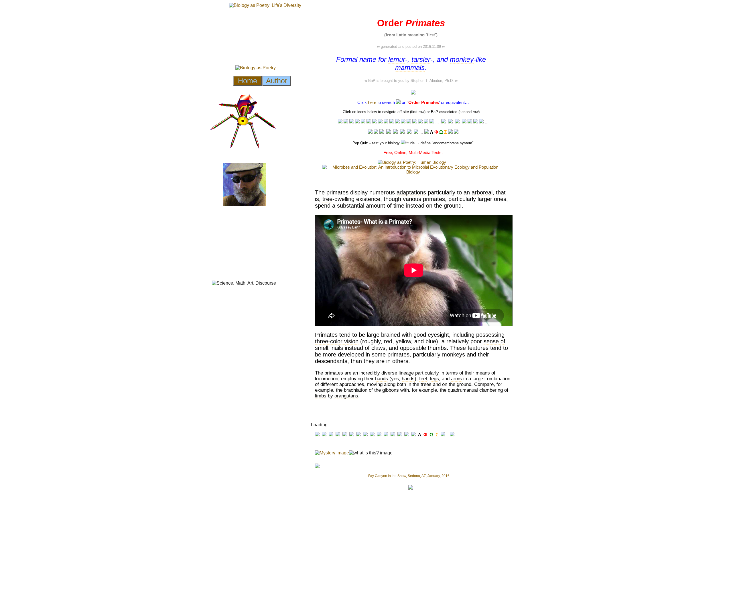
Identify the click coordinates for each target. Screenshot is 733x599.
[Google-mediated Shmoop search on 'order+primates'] (457, 122)
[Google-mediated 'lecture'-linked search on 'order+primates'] (340, 121)
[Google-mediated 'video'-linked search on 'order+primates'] (386, 121)
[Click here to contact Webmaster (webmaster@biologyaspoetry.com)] (456, 132)
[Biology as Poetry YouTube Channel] (381, 132)
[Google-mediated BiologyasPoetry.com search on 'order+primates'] (431, 121)
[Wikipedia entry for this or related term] (346, 121)
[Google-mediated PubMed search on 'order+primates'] (470, 121)
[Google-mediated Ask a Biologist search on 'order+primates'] (443, 122)
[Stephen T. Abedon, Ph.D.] (402, 132)
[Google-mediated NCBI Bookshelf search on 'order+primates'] (475, 121)
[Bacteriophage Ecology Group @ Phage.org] (388, 132)
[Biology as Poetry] (398, 102)
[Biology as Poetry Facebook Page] (370, 132)
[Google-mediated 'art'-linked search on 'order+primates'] (409, 121)
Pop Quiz (360, 143)
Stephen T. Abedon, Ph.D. (432, 80)
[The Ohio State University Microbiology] (409, 132)
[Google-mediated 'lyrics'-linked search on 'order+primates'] (420, 121)
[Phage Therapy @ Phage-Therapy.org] (395, 132)
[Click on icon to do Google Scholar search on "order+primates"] (481, 121)
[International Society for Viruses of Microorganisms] (416, 132)
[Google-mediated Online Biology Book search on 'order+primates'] (450, 122)
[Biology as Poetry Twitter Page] (376, 132)
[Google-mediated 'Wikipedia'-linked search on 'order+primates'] (351, 121)
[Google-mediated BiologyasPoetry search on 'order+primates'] (426, 132)
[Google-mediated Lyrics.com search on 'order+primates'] (414, 121)
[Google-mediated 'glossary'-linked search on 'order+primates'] (363, 121)
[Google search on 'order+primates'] (397, 121)
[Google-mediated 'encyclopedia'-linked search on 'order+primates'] (357, 121)
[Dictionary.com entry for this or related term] (368, 121)
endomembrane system (452, 143)
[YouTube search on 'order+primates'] (380, 121)
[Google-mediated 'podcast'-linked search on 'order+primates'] (391, 121)
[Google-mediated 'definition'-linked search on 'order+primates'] (374, 121)
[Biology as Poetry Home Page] (450, 132)
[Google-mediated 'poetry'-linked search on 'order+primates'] (426, 121)
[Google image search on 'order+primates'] (403, 121)
